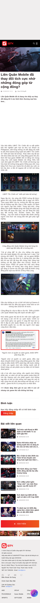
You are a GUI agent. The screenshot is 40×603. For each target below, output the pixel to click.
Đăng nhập (8, 413)
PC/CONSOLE (6, 594)
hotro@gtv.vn (21, 570)
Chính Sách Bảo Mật (8, 581)
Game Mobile (18, 594)
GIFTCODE (18, 598)
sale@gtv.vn (9, 586)
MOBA (29, 598)
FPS (28, 594)
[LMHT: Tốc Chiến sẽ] (20, 182)
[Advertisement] (20, 20)
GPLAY (16, 590)
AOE (3, 590)
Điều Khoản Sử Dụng (9, 577)
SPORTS (4, 598)
